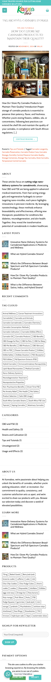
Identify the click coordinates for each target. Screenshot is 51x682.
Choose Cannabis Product (25, 350)
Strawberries (30, 611)
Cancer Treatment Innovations (30, 313)
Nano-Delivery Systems (12, 373)
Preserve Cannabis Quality (33, 155)
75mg (5, 574)
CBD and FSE (8, 424)
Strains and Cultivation (13, 434)
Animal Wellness (9, 313)
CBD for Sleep (39, 341)
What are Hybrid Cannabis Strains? (27, 254)
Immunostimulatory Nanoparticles (32, 364)
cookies (13, 588)
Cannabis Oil (8, 336)
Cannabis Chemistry (32, 323)
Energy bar (21, 593)
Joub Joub (30, 602)
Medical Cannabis (32, 368)
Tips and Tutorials (25, 28)
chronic (39, 584)
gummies (20, 602)
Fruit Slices (19, 597)
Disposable (23, 588)
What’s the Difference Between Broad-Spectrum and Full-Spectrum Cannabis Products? (29, 266)
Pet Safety (34, 391)
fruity (28, 597)
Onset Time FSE (33, 387)
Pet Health (23, 391)
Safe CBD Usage (25, 396)
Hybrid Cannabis (9, 364)
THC (39, 611)
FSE (34, 597)
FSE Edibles (7, 359)
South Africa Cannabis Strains (14, 400)
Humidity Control (16, 155)
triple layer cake (18, 616)
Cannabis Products (23, 336)
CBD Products (24, 345)
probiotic (14, 606)
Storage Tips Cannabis (27, 158)
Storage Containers (9, 158)
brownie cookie (9, 579)
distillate (33, 588)
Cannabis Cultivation (11, 332)
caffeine (20, 579)
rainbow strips (39, 606)
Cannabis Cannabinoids (12, 323)
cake (28, 579)
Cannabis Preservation (11, 152)
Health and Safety (11, 429)
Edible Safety (8, 355)
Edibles (40, 350)
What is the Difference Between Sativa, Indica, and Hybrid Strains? (26, 286)
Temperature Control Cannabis (14, 161)
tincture (6, 616)
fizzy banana (33, 593)
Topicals (6, 405)
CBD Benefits (38, 336)
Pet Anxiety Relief (10, 391)
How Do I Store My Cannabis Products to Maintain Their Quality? (25, 35)
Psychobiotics (25, 606)
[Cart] (47, 10)
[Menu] (4, 10)
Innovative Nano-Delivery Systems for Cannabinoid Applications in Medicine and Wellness (29, 245)
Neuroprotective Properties (13, 382)
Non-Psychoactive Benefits (13, 387)
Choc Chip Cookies (10, 584)
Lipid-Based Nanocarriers (13, 368)
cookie (5, 588)
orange (5, 606)
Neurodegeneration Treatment (15, 378)
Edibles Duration (22, 355)
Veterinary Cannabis (36, 405)
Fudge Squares (8, 602)
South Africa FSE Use (37, 400)
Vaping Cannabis (18, 405)
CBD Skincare (38, 345)
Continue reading (25, 139)
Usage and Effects (11, 451)
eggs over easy (8, 593)
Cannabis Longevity (40, 149)
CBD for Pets (27, 341)
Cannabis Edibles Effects (31, 332)
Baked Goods (15, 574)
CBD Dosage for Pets (11, 341)
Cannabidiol (7, 318)
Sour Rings (18, 611)
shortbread (7, 611)
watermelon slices (40, 616)
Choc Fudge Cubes (27, 584)
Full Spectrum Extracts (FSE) (26, 359)
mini (38, 602)
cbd (33, 579)
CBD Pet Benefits (9, 345)
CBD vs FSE (7, 350)
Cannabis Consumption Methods (16, 327)
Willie (40, 46)
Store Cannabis (42, 158)
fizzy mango (7, 597)
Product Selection (10, 396)
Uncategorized (9, 445)
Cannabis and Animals (24, 318)
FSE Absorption (38, 355)
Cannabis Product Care (30, 152)
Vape (28, 616)
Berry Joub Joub (29, 574)
